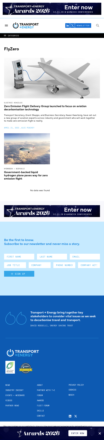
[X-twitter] (75, 416)
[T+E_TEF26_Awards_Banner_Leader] (52, 13)
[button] (11, 35)
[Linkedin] (70, 416)
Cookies (72, 389)
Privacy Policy (76, 385)
